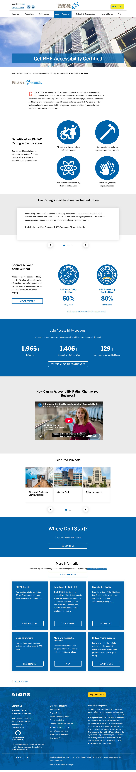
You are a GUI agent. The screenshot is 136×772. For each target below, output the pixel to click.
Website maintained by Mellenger (61, 764)
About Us (15, 14)
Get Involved (44, 14)
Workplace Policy (56, 738)
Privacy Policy (55, 713)
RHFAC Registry (23, 587)
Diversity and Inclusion (59, 731)
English (14, 4)
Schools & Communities (85, 14)
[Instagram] (28, 694)
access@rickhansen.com (97, 568)
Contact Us (17, 705)
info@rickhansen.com (22, 713)
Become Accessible (62, 14)
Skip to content (18, 7)
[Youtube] (20, 694)
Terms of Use (55, 709)
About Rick (29, 14)
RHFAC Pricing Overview (103, 637)
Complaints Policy (57, 720)
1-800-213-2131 (20, 710)
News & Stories (107, 14)
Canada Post (63, 492)
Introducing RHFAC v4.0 (65, 587)
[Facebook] (16, 694)
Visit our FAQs (68, 574)
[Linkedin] (24, 694)
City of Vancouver (94, 492)
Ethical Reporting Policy (59, 716)
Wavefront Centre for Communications (38, 493)
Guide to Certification (102, 587)
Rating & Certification (59, 73)
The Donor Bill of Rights (59, 734)
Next (85, 245)
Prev (50, 245)
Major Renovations (24, 637)
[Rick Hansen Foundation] (68, 5)
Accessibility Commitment (60, 727)
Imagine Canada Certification (61, 723)
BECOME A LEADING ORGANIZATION (68, 364)
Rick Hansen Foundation (21, 73)
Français (21, 4)
